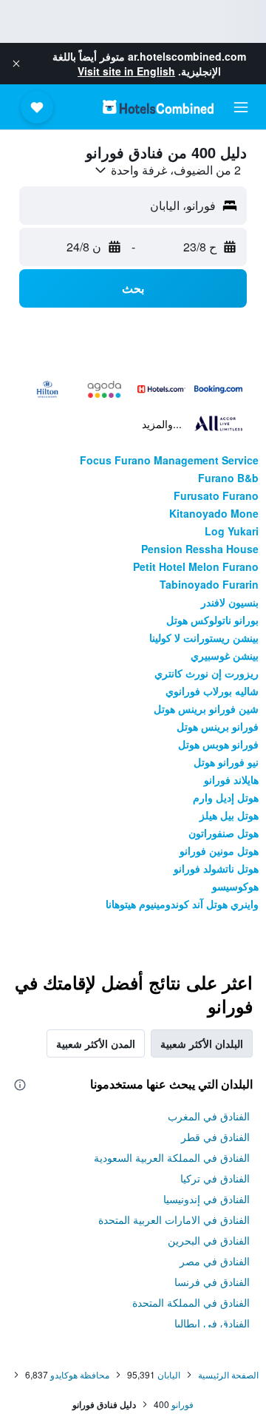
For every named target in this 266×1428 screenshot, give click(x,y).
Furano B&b (228, 477)
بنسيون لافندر (230, 602)
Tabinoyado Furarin (209, 584)
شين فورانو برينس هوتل (206, 708)
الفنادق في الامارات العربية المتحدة (174, 1219)
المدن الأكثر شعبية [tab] (95, 1043)
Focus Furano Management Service (169, 460)
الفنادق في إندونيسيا (206, 1198)
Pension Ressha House (200, 548)
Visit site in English (126, 71)
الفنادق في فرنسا (212, 1281)
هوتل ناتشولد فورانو (216, 868)
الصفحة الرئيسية (228, 1374)
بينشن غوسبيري (225, 655)
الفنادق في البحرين (209, 1240)
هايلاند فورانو (231, 779)
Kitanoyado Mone (214, 513)
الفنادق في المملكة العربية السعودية (172, 1157)
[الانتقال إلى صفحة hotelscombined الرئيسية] (158, 107)
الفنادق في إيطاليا (212, 1323)
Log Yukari (232, 531)
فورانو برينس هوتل (218, 726)
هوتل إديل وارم (226, 797)
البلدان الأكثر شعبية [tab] (201, 1043)
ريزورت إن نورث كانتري (206, 673)
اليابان (168, 1374)
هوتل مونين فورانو (219, 850)
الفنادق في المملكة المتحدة (191, 1302)
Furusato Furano (216, 495)
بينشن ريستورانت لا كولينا (204, 637)
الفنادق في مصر (215, 1260)
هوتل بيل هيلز (229, 815)
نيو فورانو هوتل (226, 761)
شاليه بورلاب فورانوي (212, 690)
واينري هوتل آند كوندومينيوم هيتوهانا (182, 903)
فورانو (182, 1404)
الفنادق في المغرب (209, 1116)
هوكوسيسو (235, 886)
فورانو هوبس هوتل (218, 744)
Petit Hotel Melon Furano (196, 566)
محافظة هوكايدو (79, 1374)
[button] (16, 63)
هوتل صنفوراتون (223, 832)
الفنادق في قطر (215, 1136)
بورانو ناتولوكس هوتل (212, 619)
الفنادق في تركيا (215, 1178)
